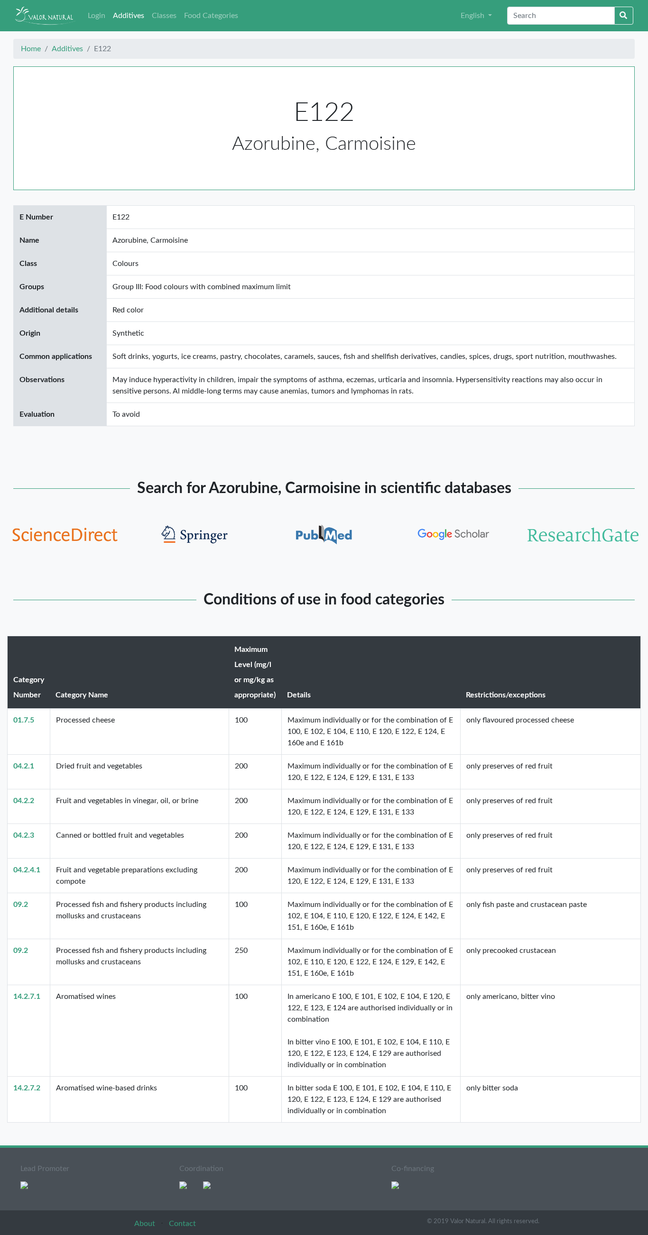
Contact (182, 1223)
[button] (476, 15)
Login (96, 15)
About (145, 1223)
